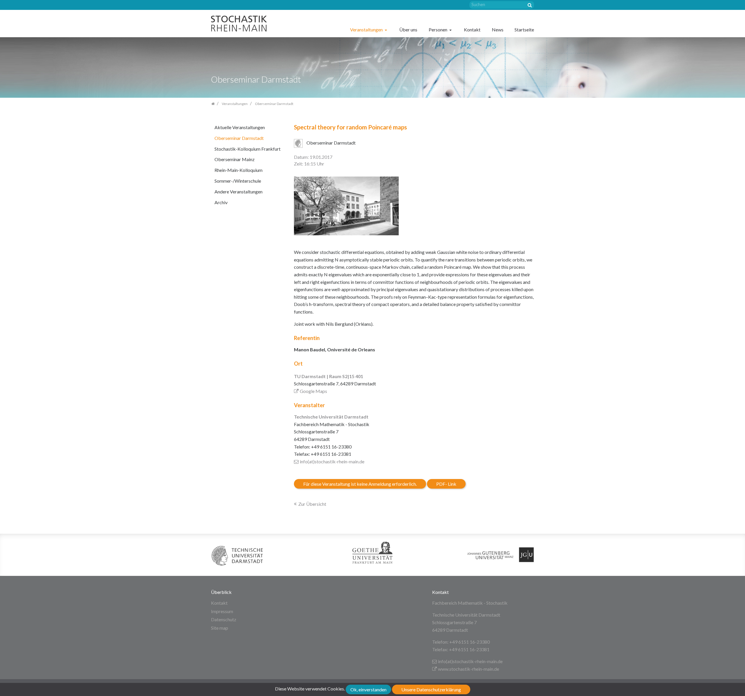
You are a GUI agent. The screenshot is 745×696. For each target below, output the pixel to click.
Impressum (222, 611)
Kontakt (472, 29)
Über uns (408, 29)
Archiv (221, 202)
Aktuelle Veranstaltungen (239, 127)
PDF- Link (446, 484)
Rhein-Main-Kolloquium (238, 170)
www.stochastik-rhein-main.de (468, 669)
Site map (219, 628)
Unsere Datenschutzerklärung (431, 689)
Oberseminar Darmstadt (239, 138)
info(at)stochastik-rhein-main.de (332, 461)
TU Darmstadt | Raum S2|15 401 (328, 376)
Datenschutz (223, 619)
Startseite (524, 29)
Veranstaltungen (367, 29)
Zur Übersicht (312, 504)
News (497, 29)
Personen (438, 29)
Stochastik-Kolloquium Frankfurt (247, 149)
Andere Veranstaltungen (238, 191)
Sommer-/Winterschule (237, 181)
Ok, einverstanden (368, 689)
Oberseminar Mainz (234, 159)
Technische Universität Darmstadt (331, 416)
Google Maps (313, 391)
